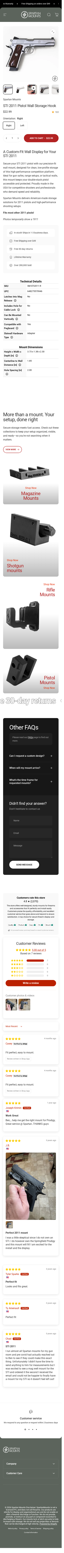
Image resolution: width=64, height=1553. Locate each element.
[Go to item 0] (8, 89)
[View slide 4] (36, 1429)
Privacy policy (23, 1528)
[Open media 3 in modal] (53, 32)
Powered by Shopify (48, 1524)
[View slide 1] (25, 1429)
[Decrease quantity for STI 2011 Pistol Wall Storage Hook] (6, 138)
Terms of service (35, 1528)
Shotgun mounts (15, 568)
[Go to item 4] (44, 89)
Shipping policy (48, 1528)
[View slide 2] (29, 1429)
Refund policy (12, 1528)
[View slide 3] (33, 1429)
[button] (17, 960)
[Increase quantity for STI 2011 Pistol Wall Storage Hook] (18, 138)
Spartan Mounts (12, 99)
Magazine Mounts (30, 496)
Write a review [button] (31, 983)
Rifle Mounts (47, 592)
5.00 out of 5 (39, 950)
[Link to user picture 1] (31, 1186)
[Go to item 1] (20, 89)
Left (22, 125)
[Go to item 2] (32, 89)
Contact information (31, 1532)
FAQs (30, 737)
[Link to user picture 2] (9, 1225)
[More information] (15, 300)
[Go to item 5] (56, 89)
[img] (13, 1038)
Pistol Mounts (47, 680)
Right (8, 125)
